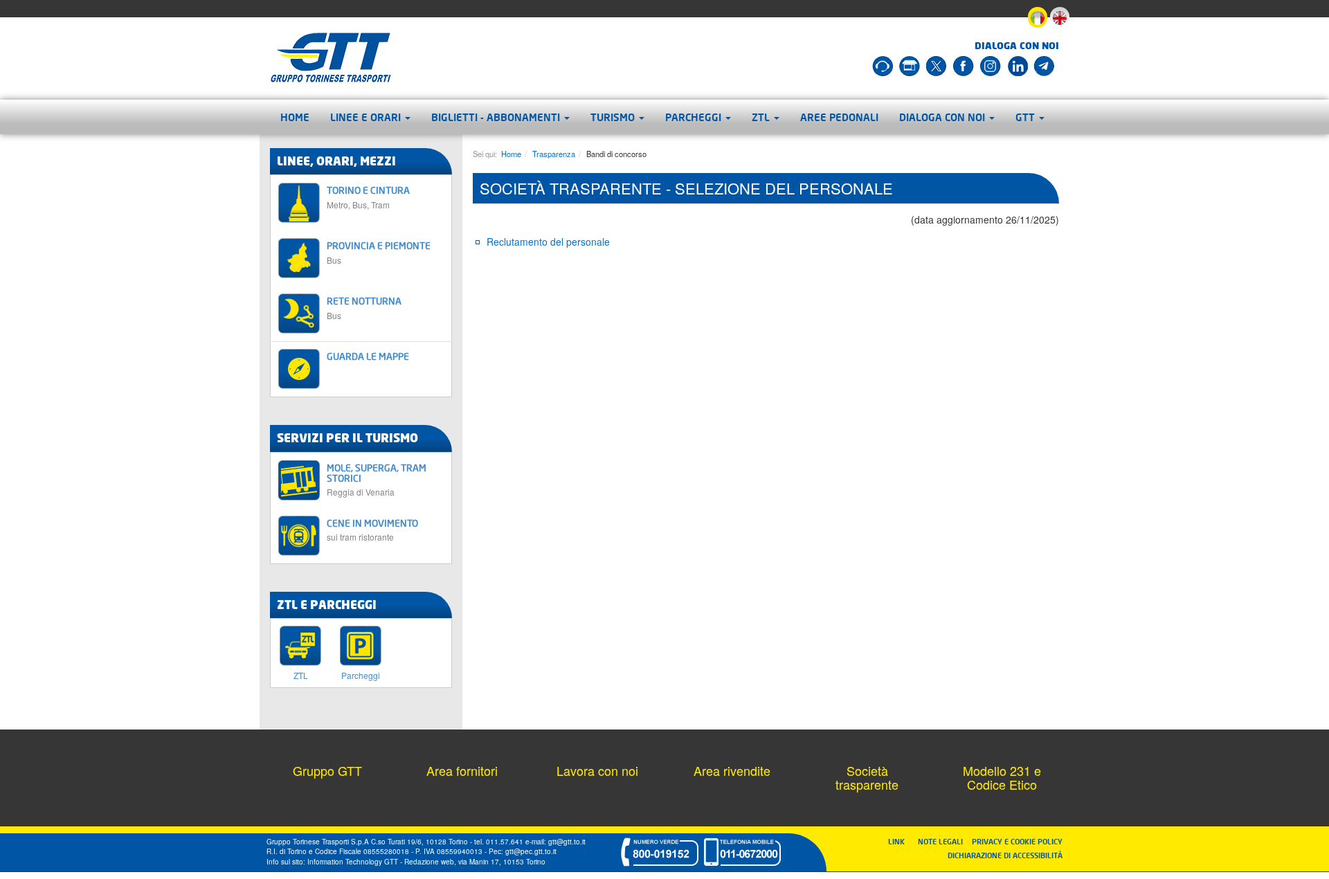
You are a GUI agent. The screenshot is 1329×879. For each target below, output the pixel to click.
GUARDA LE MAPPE (368, 356)
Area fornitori (462, 770)
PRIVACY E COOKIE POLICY (1017, 841)
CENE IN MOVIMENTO (372, 530)
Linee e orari (367, 117)
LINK (900, 841)
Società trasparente (866, 777)
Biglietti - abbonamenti (497, 117)
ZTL (762, 117)
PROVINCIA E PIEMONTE (379, 252)
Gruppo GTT (327, 770)
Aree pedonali (839, 117)
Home (294, 117)
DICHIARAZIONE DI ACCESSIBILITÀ (1005, 855)
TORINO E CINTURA (368, 197)
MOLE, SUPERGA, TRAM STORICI (376, 480)
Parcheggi (694, 117)
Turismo (614, 117)
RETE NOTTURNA (364, 307)
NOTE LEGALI (943, 841)
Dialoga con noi (943, 117)
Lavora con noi (597, 770)
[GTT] (331, 57)
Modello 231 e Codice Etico (1002, 777)
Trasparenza (553, 153)
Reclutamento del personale (548, 241)
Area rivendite (732, 770)
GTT (1026, 117)
